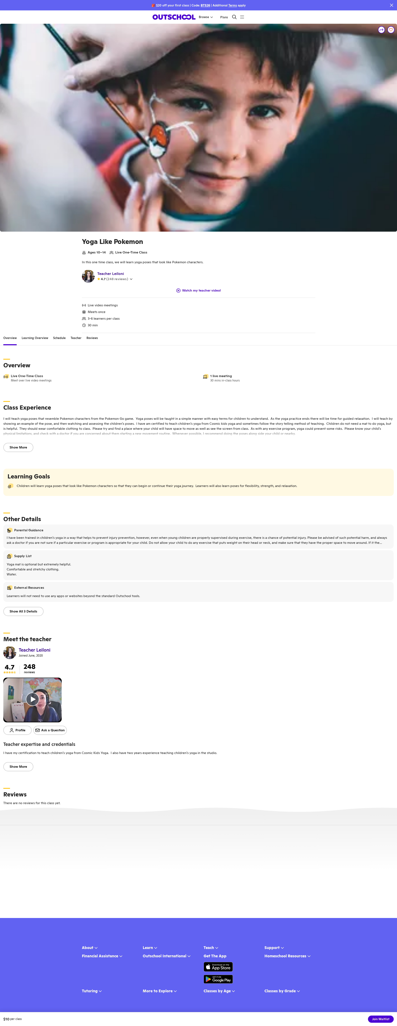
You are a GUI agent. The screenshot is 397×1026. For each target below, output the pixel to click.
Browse (204, 17)
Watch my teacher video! (201, 290)
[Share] (381, 29)
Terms (232, 5)
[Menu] (242, 17)
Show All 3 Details (23, 611)
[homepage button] (174, 17)
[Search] (234, 17)
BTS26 (205, 5)
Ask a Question (53, 730)
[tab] (10, 338)
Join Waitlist (380, 1019)
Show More (18, 447)
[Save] (390, 29)
